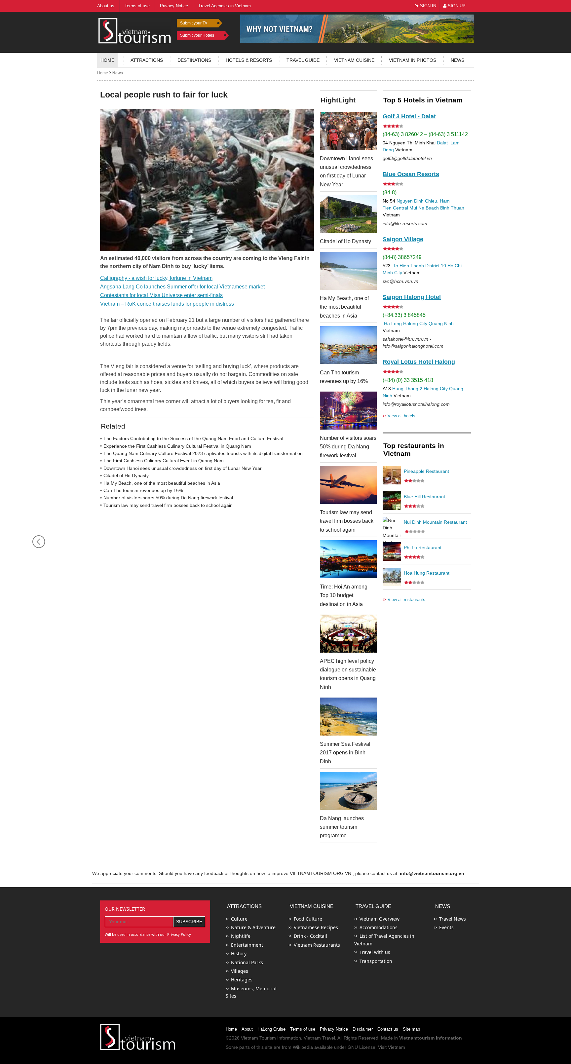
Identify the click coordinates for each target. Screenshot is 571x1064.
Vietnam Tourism (258, 1038)
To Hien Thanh (408, 265)
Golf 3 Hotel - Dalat (409, 116)
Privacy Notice (334, 1029)
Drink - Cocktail (310, 936)
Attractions (147, 60)
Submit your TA (193, 23)
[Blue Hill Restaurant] (392, 500)
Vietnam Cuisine (354, 60)
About (247, 1029)
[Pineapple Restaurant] (392, 475)
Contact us (387, 1029)
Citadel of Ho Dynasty (126, 475)
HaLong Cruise (271, 1029)
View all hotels (399, 415)
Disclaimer (363, 1029)
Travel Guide (373, 906)
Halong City (415, 323)
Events (446, 927)
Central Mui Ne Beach (416, 207)
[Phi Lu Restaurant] (392, 551)
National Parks (247, 962)
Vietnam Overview (380, 919)
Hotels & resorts (249, 60)
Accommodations (379, 927)
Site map (411, 1029)
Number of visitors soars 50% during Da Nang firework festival (168, 497)
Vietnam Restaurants (317, 945)
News (457, 60)
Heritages (241, 979)
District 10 (435, 265)
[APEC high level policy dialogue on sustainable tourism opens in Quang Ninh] (348, 634)
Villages (239, 971)
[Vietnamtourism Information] (134, 30)
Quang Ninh (441, 323)
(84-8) (390, 192)
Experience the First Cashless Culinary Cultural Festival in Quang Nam (177, 446)
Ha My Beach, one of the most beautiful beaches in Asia (161, 483)
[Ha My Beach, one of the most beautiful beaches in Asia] (348, 271)
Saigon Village (403, 239)
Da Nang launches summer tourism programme (342, 827)
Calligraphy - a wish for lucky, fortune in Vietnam (156, 278)
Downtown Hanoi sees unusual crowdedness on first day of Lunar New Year (182, 468)
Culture (239, 919)
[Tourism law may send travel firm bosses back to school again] (348, 485)
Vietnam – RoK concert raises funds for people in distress (167, 304)
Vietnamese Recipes (316, 927)
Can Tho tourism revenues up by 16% (143, 490)
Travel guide (303, 60)
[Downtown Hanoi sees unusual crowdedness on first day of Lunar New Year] (348, 131)
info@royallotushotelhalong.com (416, 404)
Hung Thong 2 (407, 388)
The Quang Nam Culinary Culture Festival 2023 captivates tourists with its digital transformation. (203, 453)
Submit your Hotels (197, 35)
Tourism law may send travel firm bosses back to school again (168, 505)
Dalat (442, 142)
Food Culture (308, 919)
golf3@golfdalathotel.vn (407, 158)
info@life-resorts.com (405, 223)
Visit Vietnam (391, 1047)
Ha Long (393, 323)
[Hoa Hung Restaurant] (392, 577)
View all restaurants (404, 599)
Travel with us (375, 952)
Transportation (376, 961)
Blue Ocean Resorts (411, 174)
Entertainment (247, 945)
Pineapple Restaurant (426, 471)
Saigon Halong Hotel (412, 297)
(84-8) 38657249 (402, 257)
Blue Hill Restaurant (424, 496)
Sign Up (456, 5)
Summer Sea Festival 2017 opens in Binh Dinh (345, 752)
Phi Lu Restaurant (422, 547)
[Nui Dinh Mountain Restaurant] (392, 526)
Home (107, 60)
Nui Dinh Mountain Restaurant (435, 522)
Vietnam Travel (319, 1038)
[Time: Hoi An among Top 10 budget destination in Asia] (348, 559)
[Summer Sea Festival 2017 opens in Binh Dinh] (348, 717)
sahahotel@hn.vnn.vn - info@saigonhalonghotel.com (413, 342)
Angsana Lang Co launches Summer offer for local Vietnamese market (182, 286)
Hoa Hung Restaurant (426, 573)
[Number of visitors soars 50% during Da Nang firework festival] (348, 411)
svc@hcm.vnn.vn (400, 281)
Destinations (194, 60)
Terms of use (302, 1029)
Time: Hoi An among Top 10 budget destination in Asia (343, 595)
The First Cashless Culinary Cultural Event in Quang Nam (163, 460)
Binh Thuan (452, 207)
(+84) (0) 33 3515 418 (408, 380)
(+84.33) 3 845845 (404, 315)
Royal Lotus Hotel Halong (419, 362)
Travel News (452, 919)
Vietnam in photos (412, 60)
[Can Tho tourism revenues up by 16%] (348, 345)
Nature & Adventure (253, 927)
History (239, 953)
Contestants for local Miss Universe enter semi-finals (161, 295)
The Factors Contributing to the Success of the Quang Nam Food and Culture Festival (193, 438)
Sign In (427, 5)
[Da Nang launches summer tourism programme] (348, 791)
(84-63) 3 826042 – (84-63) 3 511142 (425, 134)
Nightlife (240, 936)
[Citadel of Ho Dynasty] (348, 214)
